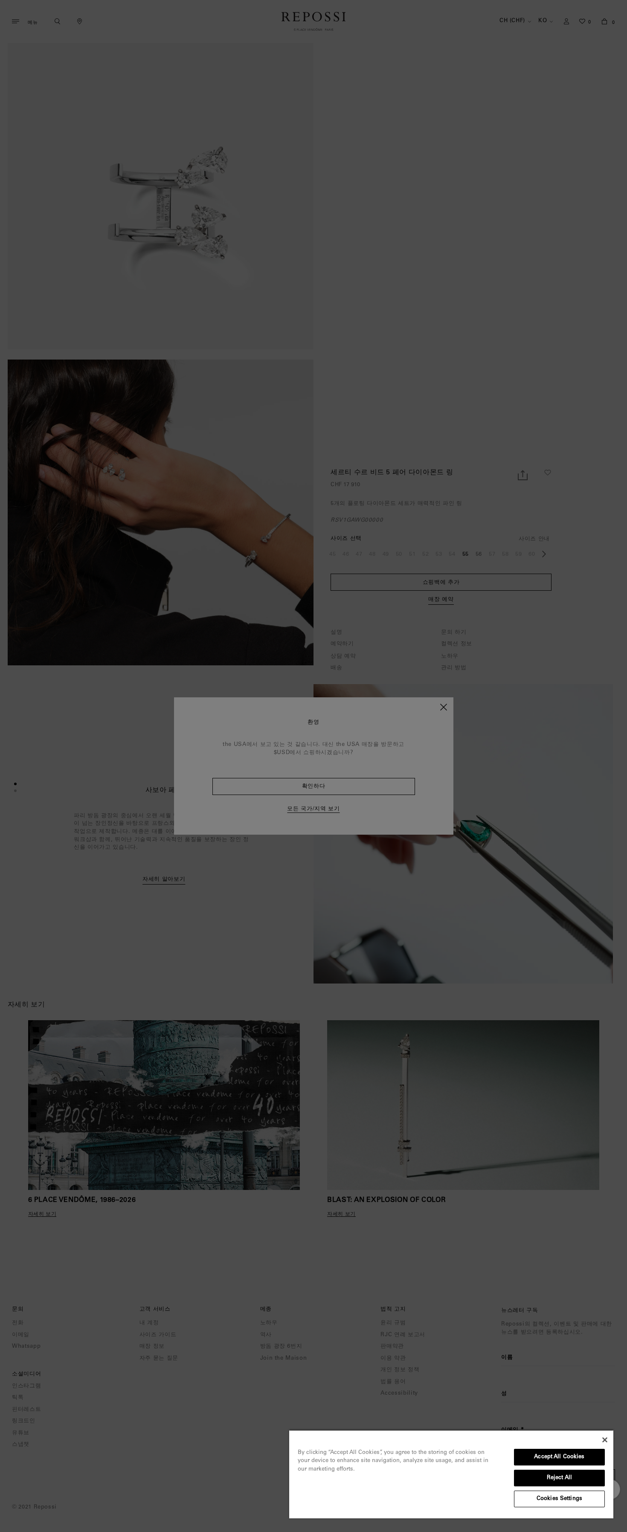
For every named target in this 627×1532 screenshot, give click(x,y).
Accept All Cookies (559, 1457)
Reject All (559, 1478)
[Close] (604, 1439)
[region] (451, 1474)
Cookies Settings (559, 1499)
